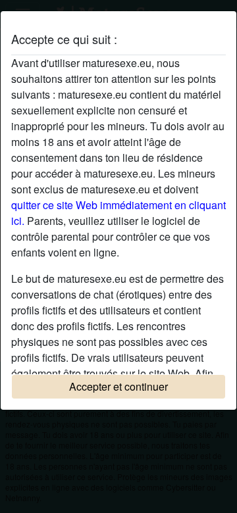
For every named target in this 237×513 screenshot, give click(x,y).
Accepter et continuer (118, 386)
